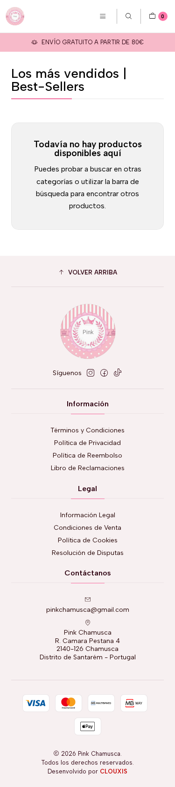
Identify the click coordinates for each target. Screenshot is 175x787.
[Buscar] (128, 16)
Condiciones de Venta (87, 528)
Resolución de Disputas (88, 553)
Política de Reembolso (87, 455)
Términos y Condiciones (87, 430)
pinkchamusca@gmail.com (87, 610)
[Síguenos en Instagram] (90, 372)
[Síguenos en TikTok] (117, 372)
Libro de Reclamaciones (88, 468)
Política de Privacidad (87, 443)
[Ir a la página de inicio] (15, 16)
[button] (87, 272)
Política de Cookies (88, 540)
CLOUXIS (113, 771)
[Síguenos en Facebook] (104, 372)
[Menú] (102, 16)
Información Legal (87, 515)
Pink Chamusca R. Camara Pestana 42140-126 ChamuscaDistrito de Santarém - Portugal (88, 645)
